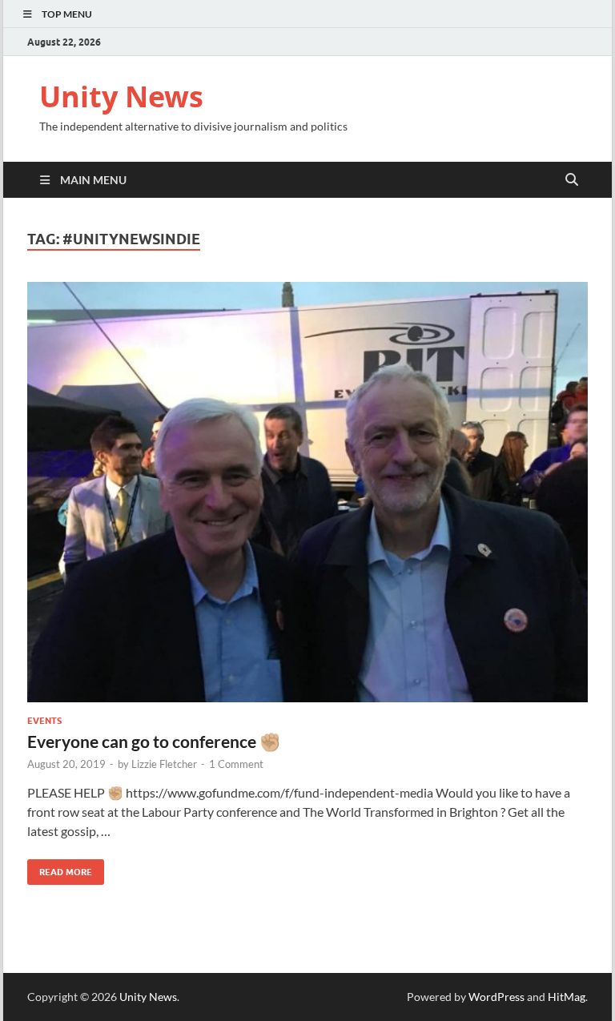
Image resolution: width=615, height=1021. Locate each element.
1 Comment (236, 764)
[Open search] (572, 180)
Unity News (121, 96)
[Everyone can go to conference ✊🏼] (307, 492)
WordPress (496, 996)
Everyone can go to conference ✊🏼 (153, 741)
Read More (59, 868)
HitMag (566, 996)
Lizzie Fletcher (164, 764)
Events (44, 720)
